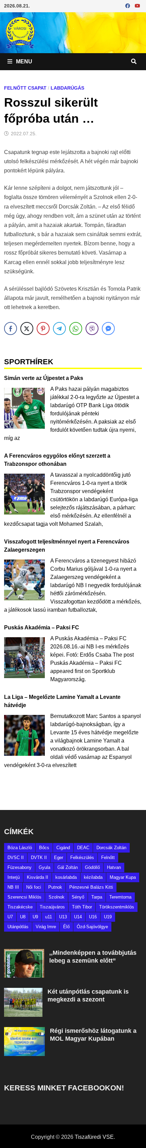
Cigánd (63, 847)
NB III (13, 887)
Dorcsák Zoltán (111, 847)
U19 (108, 916)
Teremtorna (120, 897)
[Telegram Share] (59, 328)
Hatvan (114, 867)
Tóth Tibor (82, 906)
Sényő (78, 897)
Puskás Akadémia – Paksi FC (41, 627)
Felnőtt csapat (25, 88)
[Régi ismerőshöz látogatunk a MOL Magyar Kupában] (24, 1031)
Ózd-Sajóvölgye (92, 926)
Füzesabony (19, 867)
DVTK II (39, 857)
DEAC (83, 847)
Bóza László (19, 847)
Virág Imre (46, 926)
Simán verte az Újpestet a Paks (43, 378)
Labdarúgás (67, 88)
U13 (63, 916)
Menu (23, 61)
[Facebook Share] (10, 328)
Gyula (44, 867)
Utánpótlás (18, 926)
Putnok (55, 887)
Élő (66, 926)
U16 (93, 916)
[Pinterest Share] (43, 328)
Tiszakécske (20, 906)
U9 (35, 916)
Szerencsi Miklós (24, 897)
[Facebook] (128, 6)
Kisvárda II (37, 877)
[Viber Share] (92, 328)
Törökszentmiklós (116, 906)
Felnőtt (108, 857)
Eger (58, 857)
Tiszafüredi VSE (94, 1137)
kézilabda (93, 877)
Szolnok (57, 897)
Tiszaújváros (52, 906)
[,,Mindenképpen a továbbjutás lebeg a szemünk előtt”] (24, 953)
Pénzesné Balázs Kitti (91, 887)
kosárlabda (66, 877)
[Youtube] (137, 6)
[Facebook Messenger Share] (108, 328)
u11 (48, 916)
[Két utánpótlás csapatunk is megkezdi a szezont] (23, 992)
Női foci (33, 887)
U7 (10, 916)
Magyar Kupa (123, 877)
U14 (78, 916)
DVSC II (15, 857)
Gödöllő (92, 867)
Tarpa (96, 897)
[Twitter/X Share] (26, 328)
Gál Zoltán (67, 867)
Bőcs (44, 847)
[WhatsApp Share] (75, 328)
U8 (22, 916)
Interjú (13, 877)
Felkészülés (82, 857)
